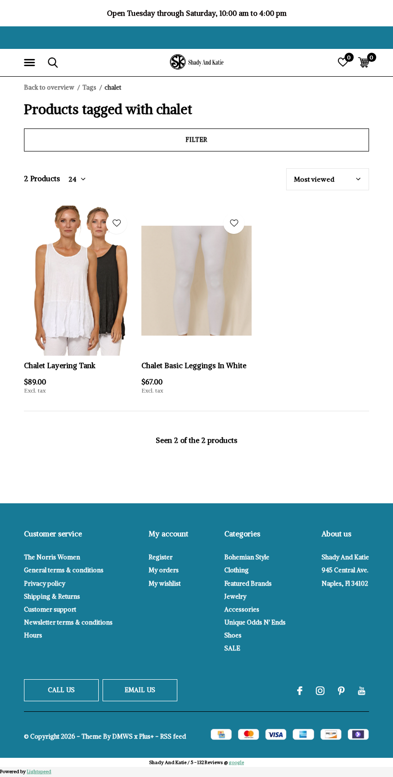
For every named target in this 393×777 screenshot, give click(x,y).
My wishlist (165, 584)
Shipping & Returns (52, 596)
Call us (61, 690)
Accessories (241, 609)
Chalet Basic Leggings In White (193, 365)
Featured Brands (248, 584)
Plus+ (146, 736)
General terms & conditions (64, 570)
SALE (232, 648)
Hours (33, 635)
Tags (89, 87)
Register (161, 557)
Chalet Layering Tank (59, 365)
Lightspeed (39, 771)
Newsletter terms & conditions (68, 622)
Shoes (233, 635)
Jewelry (235, 596)
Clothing (236, 570)
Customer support (50, 609)
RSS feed (173, 736)
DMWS (122, 736)
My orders (164, 570)
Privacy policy (44, 584)
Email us (140, 690)
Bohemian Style (246, 557)
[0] (363, 62)
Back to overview (49, 87)
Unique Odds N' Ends (255, 622)
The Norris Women (52, 557)
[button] (31, 63)
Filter (196, 140)
